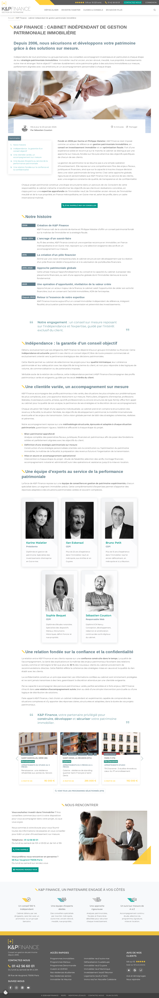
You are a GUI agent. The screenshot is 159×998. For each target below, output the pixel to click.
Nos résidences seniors (60, 976)
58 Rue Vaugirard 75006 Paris (27, 860)
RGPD (63, 995)
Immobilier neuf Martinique (97, 969)
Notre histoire (19, 145)
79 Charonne (111, 761)
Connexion (151, 2)
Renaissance (27, 761)
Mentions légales (77, 995)
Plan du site (112, 995)
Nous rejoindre (133, 979)
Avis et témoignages (136, 976)
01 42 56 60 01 (114, 2)
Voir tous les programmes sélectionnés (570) (81, 791)
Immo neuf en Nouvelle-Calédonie (100, 979)
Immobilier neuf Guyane (95, 965)
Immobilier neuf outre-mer (96, 958)
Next (142, 758)
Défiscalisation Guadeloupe (97, 962)
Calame (67, 761)
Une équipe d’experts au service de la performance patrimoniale (30, 162)
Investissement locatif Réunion (98, 972)
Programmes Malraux (60, 962)
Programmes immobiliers (62, 958)
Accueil (11, 18)
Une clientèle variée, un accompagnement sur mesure (27, 156)
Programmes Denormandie (63, 965)
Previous (17, 758)
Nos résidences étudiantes (62, 972)
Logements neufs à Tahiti (96, 976)
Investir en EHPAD (58, 969)
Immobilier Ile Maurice (60, 979)
